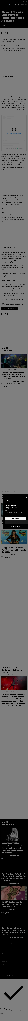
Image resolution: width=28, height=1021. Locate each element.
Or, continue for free (15, 526)
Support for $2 (15, 518)
